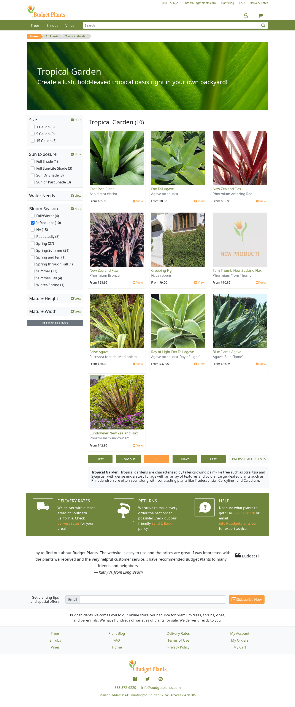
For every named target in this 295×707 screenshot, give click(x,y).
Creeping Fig (161, 270)
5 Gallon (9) (45, 133)
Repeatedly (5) (47, 236)
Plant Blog (116, 633)
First (100, 459)
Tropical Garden (76, 36)
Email (72, 599)
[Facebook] (135, 679)
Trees (55, 633)
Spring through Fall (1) (54, 264)
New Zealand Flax (227, 188)
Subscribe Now (249, 599)
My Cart (239, 647)
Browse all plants (249, 459)
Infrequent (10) (48, 222)
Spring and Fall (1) (50, 257)
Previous (128, 459)
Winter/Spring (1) (50, 284)
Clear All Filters (56, 323)
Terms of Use (178, 640)
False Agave (99, 351)
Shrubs (55, 640)
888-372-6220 (244, 513)
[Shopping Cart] (260, 15)
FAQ (116, 640)
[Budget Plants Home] (46, 11)
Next (185, 459)
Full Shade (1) (47, 161)
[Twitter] (147, 679)
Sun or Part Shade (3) (53, 182)
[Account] (246, 15)
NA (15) (42, 229)
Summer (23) (46, 271)
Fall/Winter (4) (47, 215)
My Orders (240, 640)
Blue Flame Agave (227, 351)
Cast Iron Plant (102, 188)
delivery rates (68, 523)
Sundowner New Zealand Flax (114, 433)
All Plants (52, 36)
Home (34, 36)
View (139, 201)
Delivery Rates (178, 633)
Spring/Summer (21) (52, 250)
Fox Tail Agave (162, 188)
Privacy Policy (178, 647)
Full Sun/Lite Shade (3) (54, 168)
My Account (239, 633)
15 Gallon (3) (46, 140)
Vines (55, 647)
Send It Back (162, 523)
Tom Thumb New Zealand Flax (237, 270)
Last (213, 459)
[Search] (263, 25)
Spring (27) (45, 243)
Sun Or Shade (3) (50, 175)
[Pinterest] (160, 679)
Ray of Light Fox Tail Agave (172, 351)
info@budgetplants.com (161, 687)
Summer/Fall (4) (49, 278)
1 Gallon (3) (45, 127)
